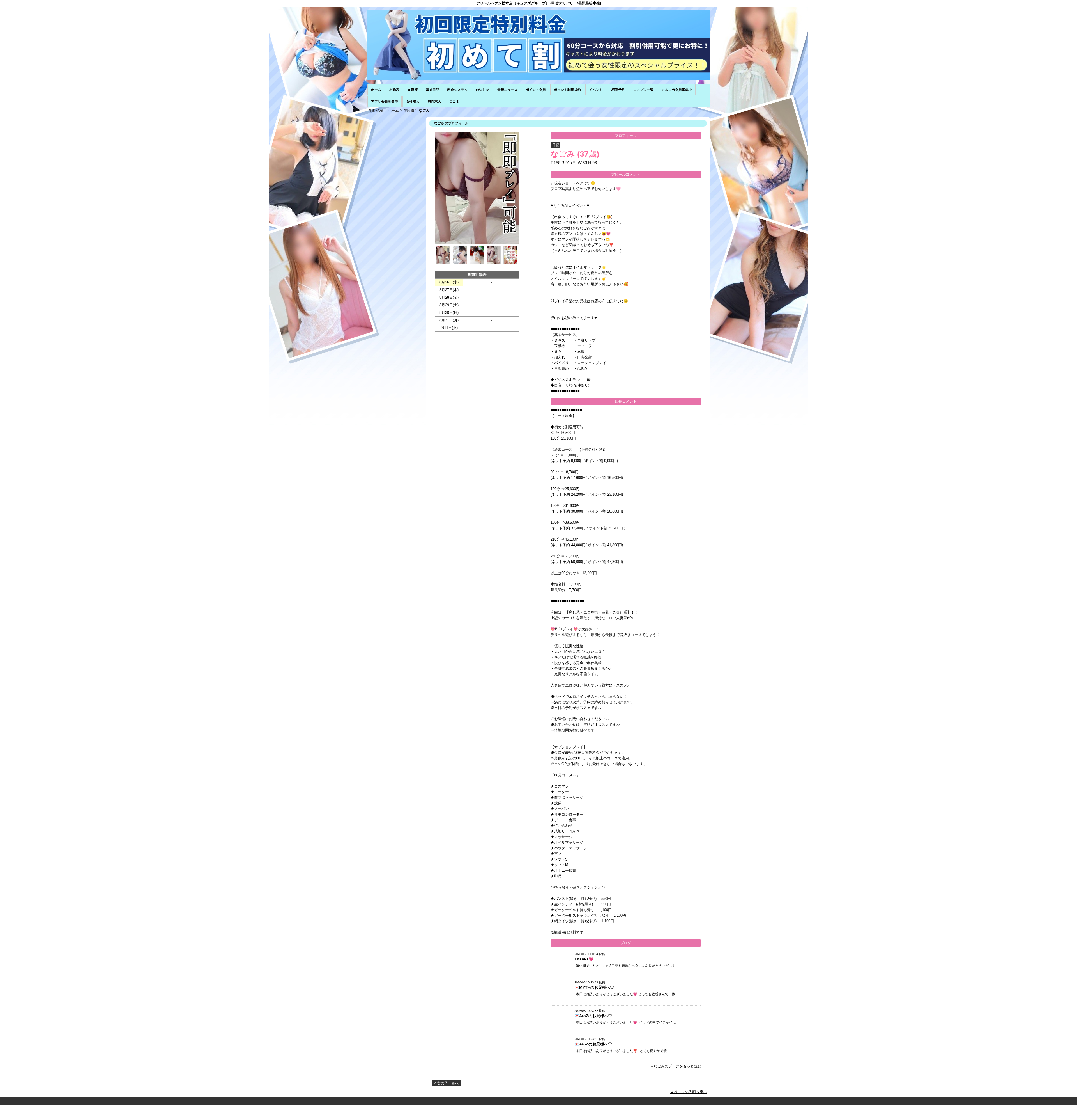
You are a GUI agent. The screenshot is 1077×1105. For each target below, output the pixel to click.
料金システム (457, 90)
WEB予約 (618, 90)
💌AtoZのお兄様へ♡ (593, 1016)
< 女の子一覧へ (446, 1083)
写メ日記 (432, 90)
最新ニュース (507, 90)
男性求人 (434, 102)
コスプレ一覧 (643, 90)
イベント (595, 90)
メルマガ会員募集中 (677, 90)
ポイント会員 (536, 90)
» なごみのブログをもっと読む (676, 1066)
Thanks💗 (583, 959)
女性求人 (413, 102)
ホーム (376, 90)
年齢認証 (376, 110)
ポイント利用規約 (567, 90)
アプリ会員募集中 (384, 102)
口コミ (454, 102)
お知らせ (482, 90)
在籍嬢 (413, 90)
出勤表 (394, 90)
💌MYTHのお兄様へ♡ (594, 987)
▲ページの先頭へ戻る (688, 1092)
